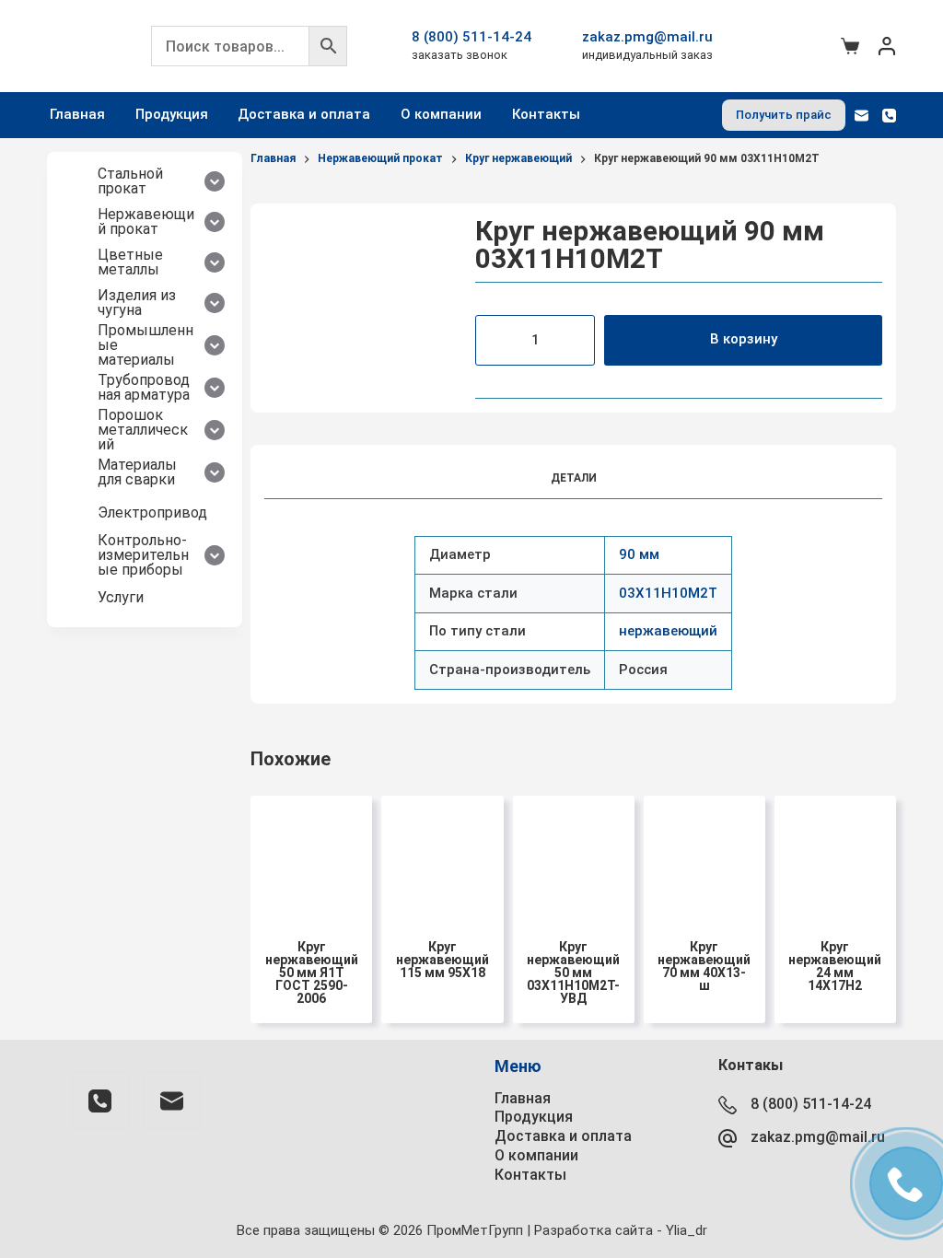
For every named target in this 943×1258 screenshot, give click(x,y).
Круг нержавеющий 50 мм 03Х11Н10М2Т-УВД (573, 972)
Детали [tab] (574, 478)
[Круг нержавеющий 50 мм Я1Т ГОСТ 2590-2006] (311, 856)
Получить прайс (784, 115)
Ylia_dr (686, 1230)
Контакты (546, 114)
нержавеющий (668, 631)
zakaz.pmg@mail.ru (647, 37)
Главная (77, 114)
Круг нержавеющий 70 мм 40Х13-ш (704, 966)
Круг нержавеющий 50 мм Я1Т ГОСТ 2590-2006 (311, 972)
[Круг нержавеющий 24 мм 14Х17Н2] (835, 856)
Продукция (171, 114)
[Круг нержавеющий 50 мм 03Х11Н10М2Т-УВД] (573, 856)
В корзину (743, 339)
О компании (441, 114)
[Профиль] (887, 46)
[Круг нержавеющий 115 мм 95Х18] (442, 856)
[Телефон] (889, 115)
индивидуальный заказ (647, 55)
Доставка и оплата (304, 114)
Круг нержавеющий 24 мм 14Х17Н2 (834, 966)
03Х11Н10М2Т (668, 593)
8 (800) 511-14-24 (471, 37)
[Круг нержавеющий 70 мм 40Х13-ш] (704, 856)
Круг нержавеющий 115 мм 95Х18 (442, 959)
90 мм (639, 554)
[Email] (861, 115)
